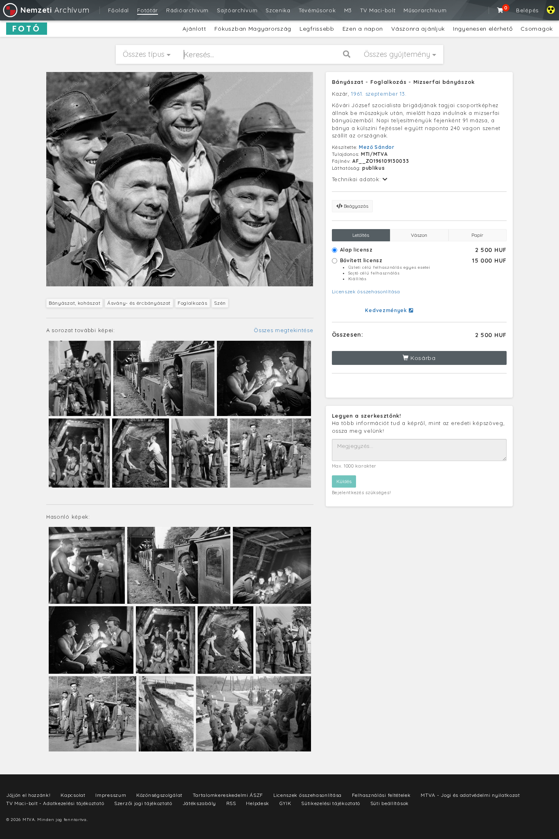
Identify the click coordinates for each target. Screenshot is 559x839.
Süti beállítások (389, 803)
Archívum (54, 10)
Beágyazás (355, 206)
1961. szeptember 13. (378, 93)
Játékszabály (199, 803)
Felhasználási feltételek (381, 795)
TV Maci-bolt (377, 10)
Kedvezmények (386, 310)
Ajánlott (194, 28)
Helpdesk (257, 803)
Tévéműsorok (317, 10)
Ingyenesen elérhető (482, 28)
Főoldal (118, 10)
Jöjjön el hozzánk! (28, 795)
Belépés (527, 10)
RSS (231, 803)
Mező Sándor (376, 147)
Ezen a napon (363, 28)
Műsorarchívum (424, 10)
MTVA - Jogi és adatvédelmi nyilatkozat (470, 795)
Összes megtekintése (283, 330)
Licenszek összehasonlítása (366, 291)
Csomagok (537, 28)
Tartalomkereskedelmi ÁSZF (228, 795)
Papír (477, 235)
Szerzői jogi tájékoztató (143, 803)
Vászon (419, 235)
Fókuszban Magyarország (252, 28)
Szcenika (278, 10)
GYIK (285, 803)
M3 (348, 10)
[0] (500, 10)
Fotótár (147, 10)
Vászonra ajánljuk (418, 28)
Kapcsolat (73, 795)
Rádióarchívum (187, 10)
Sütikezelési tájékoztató (330, 803)
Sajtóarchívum (237, 10)
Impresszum (110, 795)
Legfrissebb (317, 28)
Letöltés (360, 235)
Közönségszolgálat (159, 795)
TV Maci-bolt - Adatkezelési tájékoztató (55, 803)
